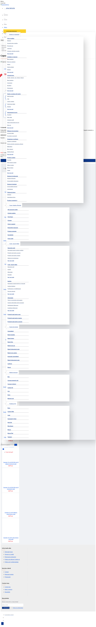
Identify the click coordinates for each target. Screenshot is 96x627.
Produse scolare (11, 157)
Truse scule (10, 238)
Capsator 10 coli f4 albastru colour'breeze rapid (11, 513)
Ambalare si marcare (12, 56)
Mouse (9, 429)
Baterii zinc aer (11, 345)
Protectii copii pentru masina (15, 318)
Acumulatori (11, 331)
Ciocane (10, 220)
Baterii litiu (10, 342)
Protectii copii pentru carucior (15, 321)
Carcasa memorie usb (13, 380)
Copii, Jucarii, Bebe (12, 264)
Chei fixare (10, 216)
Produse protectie (12, 231)
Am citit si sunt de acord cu (13, 607)
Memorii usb (11, 398)
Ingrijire (9, 281)
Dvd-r (9, 395)
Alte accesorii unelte (13, 209)
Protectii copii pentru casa (14, 314)
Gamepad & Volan (12, 418)
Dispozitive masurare (13, 227)
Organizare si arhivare (12, 139)
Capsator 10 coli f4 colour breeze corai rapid (10, 538)
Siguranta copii (11, 248)
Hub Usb (10, 422)
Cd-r (9, 391)
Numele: (3, 137)
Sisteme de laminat (12, 184)
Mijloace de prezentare (12, 131)
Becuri (9, 367)
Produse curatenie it (12, 200)
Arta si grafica (10, 38)
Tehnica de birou (11, 192)
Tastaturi (10, 437)
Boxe (9, 408)
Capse (3, 48)
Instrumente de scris (12, 112)
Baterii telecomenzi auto (13, 349)
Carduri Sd (10, 387)
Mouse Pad (10, 433)
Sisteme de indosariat (12, 176)
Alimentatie (10, 297)
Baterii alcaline (11, 334)
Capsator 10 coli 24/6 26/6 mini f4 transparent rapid (10, 488)
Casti (9, 415)
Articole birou (10, 75)
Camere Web (11, 411)
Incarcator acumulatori (13, 356)
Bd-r (9, 376)
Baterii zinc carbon (12, 352)
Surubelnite (10, 234)
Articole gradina (11, 213)
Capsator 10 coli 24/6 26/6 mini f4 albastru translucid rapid (10, 463)
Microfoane (10, 426)
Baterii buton (11, 338)
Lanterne (10, 363)
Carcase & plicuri (12, 384)
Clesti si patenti (11, 224)
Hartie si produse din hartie (14, 94)
